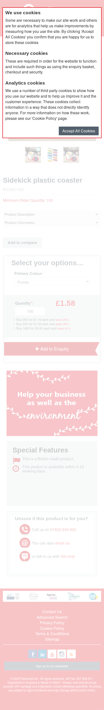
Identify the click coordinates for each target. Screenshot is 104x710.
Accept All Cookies (78, 131)
